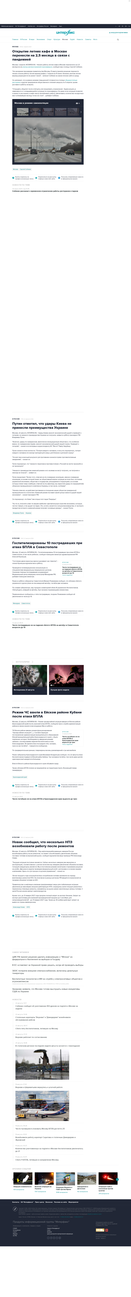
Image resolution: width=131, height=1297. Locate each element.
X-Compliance (16, 1230)
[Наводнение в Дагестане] (86, 1184)
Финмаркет (53, 26)
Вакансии (49, 1202)
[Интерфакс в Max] (60, 1238)
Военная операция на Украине (43, 1188)
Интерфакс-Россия (43, 26)
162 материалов (82, 1191)
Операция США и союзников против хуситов (106, 1189)
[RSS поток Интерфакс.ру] (57, 1238)
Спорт (49, 39)
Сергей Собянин (25, 169)
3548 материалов (62, 1192)
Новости (80, 39)
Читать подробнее (71, 261)
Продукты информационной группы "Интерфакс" (41, 1221)
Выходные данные (101, 1236)
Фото (95, 39)
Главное (15, 39)
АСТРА (15, 1235)
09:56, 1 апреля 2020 (25, 47)
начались (24, 266)
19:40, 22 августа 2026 (27, 538)
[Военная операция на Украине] (44, 1184)
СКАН (48, 1230)
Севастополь (26, 603)
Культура (57, 39)
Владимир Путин (18, 513)
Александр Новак (19, 319)
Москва (65, 39)
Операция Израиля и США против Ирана (64, 1188)
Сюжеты (88, 39)
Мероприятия (73, 1202)
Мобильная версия (7, 26)
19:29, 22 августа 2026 (27, 708)
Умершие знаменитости (22, 1187)
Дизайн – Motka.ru (101, 1238)
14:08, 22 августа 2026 (29, 205)
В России (23, 39)
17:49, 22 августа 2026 (27, 419)
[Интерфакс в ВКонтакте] (54, 1238)
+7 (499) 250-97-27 (78, 1217)
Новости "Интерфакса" (53, 1228)
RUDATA (49, 1232)
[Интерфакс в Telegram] (51, 1238)
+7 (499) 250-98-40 (65, 1217)
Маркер (15, 1234)
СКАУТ (15, 1232)
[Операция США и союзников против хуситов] (108, 1184)
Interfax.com (31, 26)
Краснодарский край (20, 777)
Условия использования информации (106, 1234)
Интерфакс (65, 32)
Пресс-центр (39, 1202)
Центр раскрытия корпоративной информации (60, 1234)
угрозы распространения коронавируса (37, 67)
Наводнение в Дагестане (82, 1188)
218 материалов (104, 1193)
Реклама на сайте (60, 1202)
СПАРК (15, 1228)
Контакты (15, 1202)
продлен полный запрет (48, 305)
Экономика (41, 39)
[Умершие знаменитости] (22, 1184)
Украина (28, 513)
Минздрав (16, 603)
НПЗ (28, 319)
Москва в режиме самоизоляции (31, 103)
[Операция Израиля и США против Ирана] (65, 1185)
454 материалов (18, 1189)
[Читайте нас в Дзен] (48, 1238)
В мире (31, 39)
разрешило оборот (45, 248)
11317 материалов (40, 1191)
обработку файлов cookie (94, 1214)
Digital (72, 39)
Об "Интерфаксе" (20, 26)
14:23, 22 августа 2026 (27, 837)
